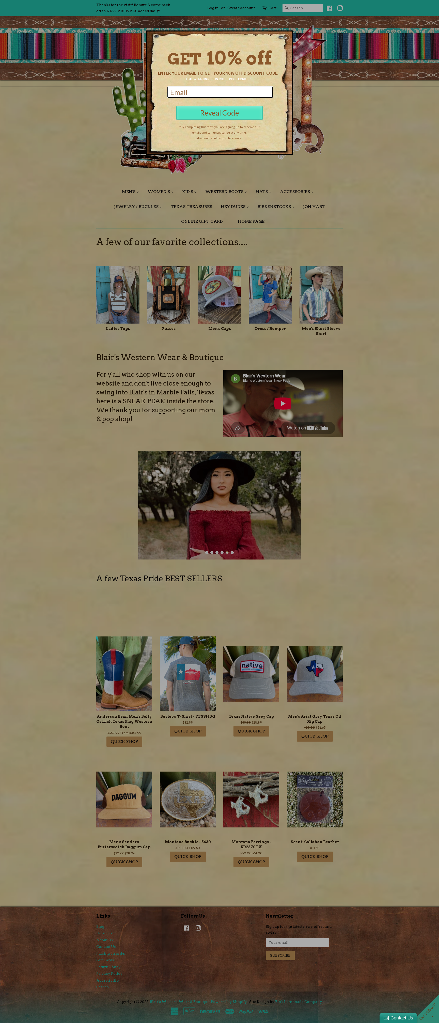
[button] (286, 38)
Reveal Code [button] (219, 112)
